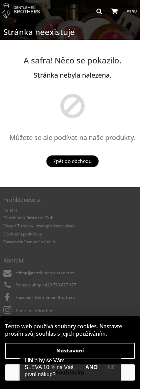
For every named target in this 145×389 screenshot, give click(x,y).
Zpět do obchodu (72, 161)
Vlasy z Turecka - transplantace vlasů (39, 226)
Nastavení (70, 351)
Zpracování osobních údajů (29, 242)
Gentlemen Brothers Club (28, 218)
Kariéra (10, 210)
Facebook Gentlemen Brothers (45, 297)
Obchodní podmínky (22, 234)
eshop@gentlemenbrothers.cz (45, 273)
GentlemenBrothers (35, 310)
